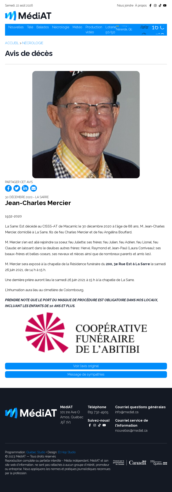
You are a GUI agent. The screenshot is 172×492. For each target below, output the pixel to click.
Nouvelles (16, 27)
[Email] (33, 188)
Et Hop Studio (67, 452)
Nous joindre (125, 5)
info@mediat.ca (126, 412)
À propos (141, 5)
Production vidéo (94, 29)
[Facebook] (8, 188)
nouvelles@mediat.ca (131, 431)
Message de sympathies (86, 374)
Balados (42, 27)
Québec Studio (35, 452)
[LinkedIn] (25, 188)
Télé (30, 27)
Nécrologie (60, 27)
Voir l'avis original (86, 366)
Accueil (12, 43)
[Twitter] (16, 188)
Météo (77, 27)
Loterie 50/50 (111, 29)
